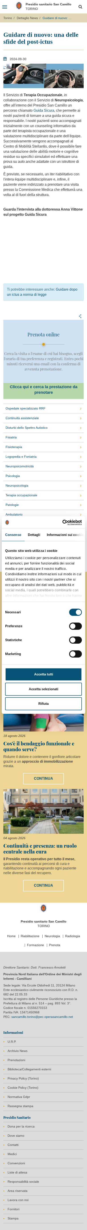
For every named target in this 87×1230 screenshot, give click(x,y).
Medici (12, 1154)
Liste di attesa (17, 1172)
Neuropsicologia (17, 485)
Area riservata (17, 1191)
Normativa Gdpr (19, 1097)
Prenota (54, 945)
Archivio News (17, 1051)
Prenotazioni (16, 1060)
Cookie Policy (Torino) (23, 1087)
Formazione (35, 945)
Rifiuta (43, 703)
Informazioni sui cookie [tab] (65, 535)
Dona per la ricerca (21, 1126)
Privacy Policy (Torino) (23, 1078)
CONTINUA (43, 778)
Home (11, 936)
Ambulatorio (14, 514)
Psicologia (13, 476)
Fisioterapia (14, 447)
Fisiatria (11, 437)
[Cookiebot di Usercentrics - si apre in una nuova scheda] (62, 522)
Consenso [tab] (13, 535)
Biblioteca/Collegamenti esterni (29, 1069)
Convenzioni (16, 1163)
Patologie (12, 505)
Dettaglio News (27, 18)
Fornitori (13, 1209)
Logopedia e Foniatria (21, 456)
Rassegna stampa (20, 1106)
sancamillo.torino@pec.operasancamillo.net (42, 1017)
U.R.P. (12, 1041)
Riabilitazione (30, 936)
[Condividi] (80, 316)
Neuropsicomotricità (20, 466)
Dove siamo (16, 1135)
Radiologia (72, 936)
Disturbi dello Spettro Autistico (27, 427)
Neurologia (52, 936)
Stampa (13, 1218)
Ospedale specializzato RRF (26, 408)
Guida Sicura (43, 110)
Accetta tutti (43, 674)
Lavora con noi (18, 1200)
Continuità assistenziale (22, 418)
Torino (7, 18)
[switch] (75, 626)
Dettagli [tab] (34, 535)
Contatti (13, 1145)
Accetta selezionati (43, 689)
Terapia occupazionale (21, 495)
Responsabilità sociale (23, 1181)
